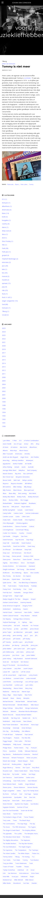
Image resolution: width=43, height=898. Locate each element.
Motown (5, 711)
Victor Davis (35, 873)
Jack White (24, 629)
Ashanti (16, 467)
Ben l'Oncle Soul (8, 477)
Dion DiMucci (14, 563)
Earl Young (20, 569)
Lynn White (6, 440)
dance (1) (5, 227)
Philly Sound (17, 744)
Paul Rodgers (7, 738)
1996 (4, 409)
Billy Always (28, 487)
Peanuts (16, 738)
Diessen (36, 559)
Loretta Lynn (19, 685)
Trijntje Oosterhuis (9, 870)
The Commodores (9, 824)
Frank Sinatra (12, 586)
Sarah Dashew (19, 777)
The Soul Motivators (9, 847)
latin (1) (4, 269)
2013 (4, 367)
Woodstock (17, 883)
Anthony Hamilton (18, 460)
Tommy (31, 184)
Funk (30, 589)
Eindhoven (6, 573)
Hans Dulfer (28, 612)
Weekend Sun (7, 880)
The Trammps (33, 850)
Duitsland (32, 566)
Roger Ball (27, 764)
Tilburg (17, 857)
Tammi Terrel (17, 814)
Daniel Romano (8, 540)
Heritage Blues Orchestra (21, 619)
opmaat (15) (6, 283)
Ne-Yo (35, 718)
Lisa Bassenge (18, 682)
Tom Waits (16, 860)
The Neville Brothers (9, 843)
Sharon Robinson (19, 787)
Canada (19, 510)
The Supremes (7, 850)
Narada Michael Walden (23, 715)
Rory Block (35, 767)
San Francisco (7, 777)
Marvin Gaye (26, 692)
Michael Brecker (8, 701)
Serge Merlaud (30, 784)
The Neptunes (25, 840)
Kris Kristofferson (23, 665)
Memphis (26, 698)
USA (4, 873)
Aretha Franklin (18, 464)
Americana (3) (6, 210)
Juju (23, 655)
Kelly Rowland (18, 658)
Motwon (13, 711)
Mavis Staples (17, 695)
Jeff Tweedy (7, 642)
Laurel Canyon (28, 668)
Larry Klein (17, 668)
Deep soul (6, 553)
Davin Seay (31, 546)
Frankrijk (34, 586)
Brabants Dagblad (20, 503)
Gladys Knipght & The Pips (11, 599)
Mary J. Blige (7, 695)
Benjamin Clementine (23, 477)
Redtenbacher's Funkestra (21, 754)
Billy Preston (7, 490)
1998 (4, 405)
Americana (18, 454)
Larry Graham (7, 668)
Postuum (34, 748)
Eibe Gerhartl (30, 569)
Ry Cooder (15, 774)
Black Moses (17, 490)
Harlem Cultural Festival (10, 616)
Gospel (33, 599)
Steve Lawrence (27, 801)
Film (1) (4, 245)
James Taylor (7, 632)
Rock (31, 761)
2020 (4, 346)
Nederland (6, 721)
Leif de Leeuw (25, 672)
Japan (36, 632)
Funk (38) (5, 248)
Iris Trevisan (34, 625)
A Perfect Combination (31, 440)
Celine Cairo (26, 516)
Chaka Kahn (6, 520)
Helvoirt (34, 616)
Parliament (18, 734)
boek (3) (5, 217)
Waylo (32, 876)
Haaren (25, 609)
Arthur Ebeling (7, 467)
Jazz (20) (5, 266)
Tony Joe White (8, 863)
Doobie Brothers (8, 566)
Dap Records (19, 540)
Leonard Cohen (19, 678)
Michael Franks (32, 701)
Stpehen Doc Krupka (21, 804)
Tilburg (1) (5, 311)
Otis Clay (5, 731)
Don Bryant (30, 563)
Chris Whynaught (8, 523)
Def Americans (17, 553)
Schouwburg (7, 781)
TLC (33, 857)
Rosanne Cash (7, 771)
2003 (4, 388)
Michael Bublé (20, 701)
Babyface (22, 470)
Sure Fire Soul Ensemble (10, 810)
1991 (4, 423)
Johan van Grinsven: (8, 64)
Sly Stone (6, 794)
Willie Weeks (7, 883)
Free (24, 589)
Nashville (6, 718)
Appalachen (6, 464)
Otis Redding (15, 731)
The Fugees (32, 827)
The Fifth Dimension (19, 827)
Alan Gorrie (23, 447)
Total (31, 863)
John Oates (20, 652)
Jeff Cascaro (7, 639)
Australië (31, 467)
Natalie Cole (26, 718)
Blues (4, 493)
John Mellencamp (8, 652)
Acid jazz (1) (6, 203)
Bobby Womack (33, 497)
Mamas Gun (15, 692)
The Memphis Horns (31, 834)
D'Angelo (16, 536)
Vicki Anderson (24, 873)
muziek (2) (5, 280)
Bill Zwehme (7, 487)
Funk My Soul (7, 592)
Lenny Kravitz (33, 675)
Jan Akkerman (18, 632)
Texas (15, 820)
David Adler (15, 543)
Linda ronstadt (31, 678)
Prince (5, 751)
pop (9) (4, 287)
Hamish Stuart (7, 612)
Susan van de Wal (26, 810)
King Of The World (9, 665)
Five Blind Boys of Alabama (28, 583)
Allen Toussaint (8, 454)
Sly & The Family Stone (30, 791)
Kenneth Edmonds (31, 658)
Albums (5, 450)
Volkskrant (24, 876)
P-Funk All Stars (8, 734)
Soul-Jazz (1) (6, 308)
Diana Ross (16, 559)
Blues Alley (12, 493)
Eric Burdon (17, 576)
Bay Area (18, 474)
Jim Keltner (6, 645)
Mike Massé (35, 705)
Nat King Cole (15, 718)
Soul (20, 794)
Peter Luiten (24, 184)
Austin (24, 467)
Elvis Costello (34, 573)
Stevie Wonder (7, 804)
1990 (4, 426)
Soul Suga (27, 794)
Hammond (18, 612)
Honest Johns (7, 625)
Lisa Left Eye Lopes (31, 682)
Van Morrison (12, 873)
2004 (4, 384)
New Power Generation (10, 725)
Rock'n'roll (6, 764)
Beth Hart (17, 480)
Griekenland (6, 609)
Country (21, 533)
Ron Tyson (26, 767)
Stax (25, 797)
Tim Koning (26, 857)
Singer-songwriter (8, 791)
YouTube (26, 883)
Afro (32, 444)
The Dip (32, 824)
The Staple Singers (24, 847)
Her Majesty (7, 619)
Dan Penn (24, 536)
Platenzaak (10, 184)
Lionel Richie (7, 682)
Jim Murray (15, 645)
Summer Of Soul (22, 807)
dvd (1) (4, 238)
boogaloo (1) (6, 220)
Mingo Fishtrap (8, 708)
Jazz (31, 635)
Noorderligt (6, 728)
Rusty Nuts (6, 774)
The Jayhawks (7, 834)
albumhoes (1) (7, 206)
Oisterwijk (16, 728)
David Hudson (26, 543)
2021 (4, 342)
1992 (4, 419)
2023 (4, 335)
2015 (4, 360)
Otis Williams (26, 731)
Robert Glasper (23, 761)
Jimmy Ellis (25, 645)
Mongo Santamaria (31, 708)
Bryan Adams (25, 507)
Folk (4, 586)
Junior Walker (30, 655)
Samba (24, 774)
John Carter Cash (19, 649)
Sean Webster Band (9, 784)
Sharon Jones (7, 787)
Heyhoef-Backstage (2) (10, 259)
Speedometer (7, 797)
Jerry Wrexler (29, 642)
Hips (30, 622)
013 (20, 440)
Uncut (32, 870)
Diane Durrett (27, 559)
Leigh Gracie (22, 675)
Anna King (6, 460)
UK (27, 870)
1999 (4, 402)
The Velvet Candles (9, 853)
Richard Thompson (18, 758)
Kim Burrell (14, 662)
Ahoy (37, 444)
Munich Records (8, 715)
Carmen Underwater (32, 513)
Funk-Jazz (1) (6, 252)
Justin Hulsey (7, 658)
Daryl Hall (6, 543)
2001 (4, 395)
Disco (23, 563)
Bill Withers (28, 483)
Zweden (34, 883)
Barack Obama (8, 474)
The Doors (6, 827)
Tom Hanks (6, 860)
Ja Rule (16, 629)
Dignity (5, 563)
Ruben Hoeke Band (20, 771)
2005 (4, 381)
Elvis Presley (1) (7, 241)
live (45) (5, 273)
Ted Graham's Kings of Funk (12, 817)
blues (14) (5, 213)
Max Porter (28, 695)
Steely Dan (6, 801)
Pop (27, 748)
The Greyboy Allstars (29, 830)
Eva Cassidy (26, 579)
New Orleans (27, 721)
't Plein (14, 440)
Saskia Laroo (30, 777)
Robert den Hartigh (9, 761)
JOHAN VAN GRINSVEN (21, 3)
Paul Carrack (29, 734)
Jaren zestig (6, 635)
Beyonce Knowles (16, 483)
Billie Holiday (17, 487)
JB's (36, 635)
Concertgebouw (8, 530)
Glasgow (25, 599)
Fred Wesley (17, 589)
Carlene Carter (18, 513)
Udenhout (20, 870)
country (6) (6, 224)
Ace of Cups (18, 444)
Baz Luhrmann (28, 474)
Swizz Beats (7, 814)
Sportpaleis (18, 797)
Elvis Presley (7, 576)
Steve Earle (15, 801)
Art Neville (28, 464)
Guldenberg (17, 609)
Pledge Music (7, 748)
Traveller (19, 867)
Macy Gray (28, 688)
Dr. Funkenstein (21, 566)
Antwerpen (29, 460)
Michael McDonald (9, 705)
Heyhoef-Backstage (9, 622)
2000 (4, 398)
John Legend (31, 649)
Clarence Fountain (21, 526)
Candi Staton (29, 510)
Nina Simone (24, 725)
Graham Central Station (10, 602)
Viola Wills (6, 876)
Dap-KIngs (29, 540)
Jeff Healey (26, 639)
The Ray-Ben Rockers (26, 843)
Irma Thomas (7, 629)
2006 (4, 377)
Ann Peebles (35, 457)
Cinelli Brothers (8, 526)
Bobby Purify (21, 497)
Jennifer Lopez (17, 642)
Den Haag (6, 556)
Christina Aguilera (22, 523)
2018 (4, 349)
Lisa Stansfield (7, 685)
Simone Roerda (32, 787)
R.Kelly (20, 751)
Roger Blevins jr (8, 767)
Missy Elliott (19, 708)
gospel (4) (5, 255)
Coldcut (31, 526)
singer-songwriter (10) (10, 301)
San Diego (32, 774)
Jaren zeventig (17, 635)
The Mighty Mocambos (10, 840)
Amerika (27, 454)
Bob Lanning (22, 493)
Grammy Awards (25, 602)
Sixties (19, 791)
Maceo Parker (18, 688)
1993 (4, 416)
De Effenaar (7, 549)
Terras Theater (29, 817)
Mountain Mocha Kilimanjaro (28, 711)
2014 (4, 363)
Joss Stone (15, 655)
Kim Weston (25, 662)
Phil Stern (28, 741)
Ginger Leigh (18, 596)
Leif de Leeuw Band (9, 675)
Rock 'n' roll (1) (7, 297)
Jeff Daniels (16, 639)
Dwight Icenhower (9, 569)
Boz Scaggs (24, 500)
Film (15, 583)
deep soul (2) (6, 231)
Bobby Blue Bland (9, 497)
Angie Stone (24, 457)
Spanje (35, 794)
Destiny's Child (28, 556)
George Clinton (28, 592)
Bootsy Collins (13, 500)
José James (6, 655)
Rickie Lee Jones (31, 758)
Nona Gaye (34, 725)
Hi (19, 622)
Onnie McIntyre (27, 728)
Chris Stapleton (30, 520)
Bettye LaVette (27, 480)
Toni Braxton (34, 860)
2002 (4, 391)
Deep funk (27, 549)
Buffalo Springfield (9, 510)
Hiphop (24, 622)
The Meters (26, 837)
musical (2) (5, 276)
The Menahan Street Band (11, 837)
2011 (4, 374)
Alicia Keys (13, 450)
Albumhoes (33, 447)
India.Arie (25, 625)
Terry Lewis (6, 820)
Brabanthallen (7, 503)
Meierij (18, 698)
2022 (4, 339)
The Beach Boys (24, 820)
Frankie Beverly (24, 586)
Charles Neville (17, 520)
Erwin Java (6, 579)
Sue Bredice (34, 804)
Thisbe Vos (35, 853)
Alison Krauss (23, 450)
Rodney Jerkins (16, 764)
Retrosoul (6, 758)
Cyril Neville (6, 536)
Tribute (26, 867)
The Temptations (20, 850)
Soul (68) (5, 304)
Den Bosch (27, 553)
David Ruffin (7, 546)
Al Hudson (14, 447)
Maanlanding (7, 688)
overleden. (27, 78)
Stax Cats (32, 797)
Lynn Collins (29, 685)
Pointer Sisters (18, 748)
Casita (18, 516)
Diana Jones (7, 559)
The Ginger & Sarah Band (11, 830)
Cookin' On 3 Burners (10, 533)
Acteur (26, 444)
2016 (4, 356)
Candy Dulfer (7, 513)
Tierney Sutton (7, 857)
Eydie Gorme (7, 583)
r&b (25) (5, 290)
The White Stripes (23, 853)
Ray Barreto (7, 754)
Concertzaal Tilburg (22, 530)
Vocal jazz (15, 876)
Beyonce (5, 483)
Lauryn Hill (6, 672)
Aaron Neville (7, 444)
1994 (4, 412)
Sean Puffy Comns (19, 781)
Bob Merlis (32, 493)
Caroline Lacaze (8, 516)
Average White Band (9, 470)
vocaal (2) (5, 315)
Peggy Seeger (7, 741)
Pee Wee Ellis (26, 738)
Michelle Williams (22, 705)
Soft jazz (14, 794)
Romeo (18, 767)
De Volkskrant (17, 549)
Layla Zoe (15, 672)
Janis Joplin (28, 632)
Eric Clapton (27, 576)
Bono (4, 500)
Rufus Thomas (34, 771)
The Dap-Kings (22, 824)
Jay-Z (26, 635)
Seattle (20, 784)
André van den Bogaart (10, 457)
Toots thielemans (21, 863)
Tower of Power (8, 867)
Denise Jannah (16, 556)
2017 (4, 353)
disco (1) (5, 234)
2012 (4, 370)
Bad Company (32, 470)
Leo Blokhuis (7, 678)
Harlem (36, 612)
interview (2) (6, 262)
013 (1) (4, 199)
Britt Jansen (15, 507)
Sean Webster (32, 781)
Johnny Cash (30, 652)
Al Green (5, 447)
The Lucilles (18, 834)
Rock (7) (5, 294)
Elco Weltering (16, 573)
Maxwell (5, 698)
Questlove (12, 751)
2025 (4, 328)
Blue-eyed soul (29, 490)
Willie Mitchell (18, 880)
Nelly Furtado (16, 721)
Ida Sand (17, 625)
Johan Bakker (7, 649)
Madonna (6, 692)
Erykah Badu (16, 579)
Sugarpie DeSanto (9, 807)
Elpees (17, 184)
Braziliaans (32, 503)
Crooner (29, 533)
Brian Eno (6, 507)
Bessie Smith (7, 480)
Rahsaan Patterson (31, 751)
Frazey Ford (7, 589)
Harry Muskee (25, 616)
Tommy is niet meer (16, 66)
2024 (4, 332)
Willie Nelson (29, 880)
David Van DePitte (19, 546)
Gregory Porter (27, 606)
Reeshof (35, 754)
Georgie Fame (7, 596)
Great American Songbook (11, 606)
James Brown (34, 629)
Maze (12, 698)
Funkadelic (17, 592)
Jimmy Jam (34, 645)
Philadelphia (7, 744)
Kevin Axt (6, 662)
